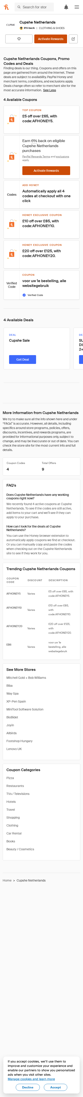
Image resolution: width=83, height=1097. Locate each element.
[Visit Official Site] (73, 39)
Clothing (12, 825)
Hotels (11, 802)
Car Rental (13, 833)
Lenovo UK (14, 749)
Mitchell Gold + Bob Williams (26, 678)
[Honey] (6, 7)
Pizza (10, 778)
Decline (27, 1087)
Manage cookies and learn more (31, 1079)
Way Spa (12, 693)
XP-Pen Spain (16, 701)
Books (10, 841)
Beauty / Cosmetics (20, 849)
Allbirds (11, 733)
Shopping (13, 818)
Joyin (10, 725)
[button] (76, 7)
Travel (10, 810)
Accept (55, 1087)
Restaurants (15, 786)
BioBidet (12, 717)
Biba (9, 686)
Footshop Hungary (19, 741)
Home (7, 880)
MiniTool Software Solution (24, 709)
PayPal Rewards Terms (36, 156)
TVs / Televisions (17, 794)
